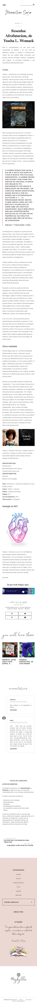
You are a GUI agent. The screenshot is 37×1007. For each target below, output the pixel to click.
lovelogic (21, 1001)
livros (18, 887)
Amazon (16, 499)
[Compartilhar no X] (25, 613)
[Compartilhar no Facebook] (11, 613)
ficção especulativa (11, 607)
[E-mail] (25, 617)
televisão (18, 895)
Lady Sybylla (22, 602)
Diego (11, 720)
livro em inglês (12, 609)
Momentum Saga (10, 999)
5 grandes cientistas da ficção (20, 845)
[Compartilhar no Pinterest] (11, 617)
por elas (21, 609)
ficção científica (18, 883)
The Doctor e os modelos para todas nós (16, 841)
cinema (18, 874)
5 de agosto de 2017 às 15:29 (18, 722)
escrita (18, 878)
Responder (13, 710)
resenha (27, 609)
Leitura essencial (25, 607)
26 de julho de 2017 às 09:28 (18, 701)
